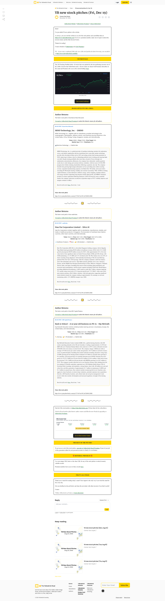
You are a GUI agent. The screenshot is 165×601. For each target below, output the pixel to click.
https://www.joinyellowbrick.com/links (67, 53)
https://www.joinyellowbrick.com (64, 38)
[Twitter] (103, 591)
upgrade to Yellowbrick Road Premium (88, 448)
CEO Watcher (79, 47)
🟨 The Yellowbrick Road (61, 8)
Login (117, 2)
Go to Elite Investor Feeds (82, 435)
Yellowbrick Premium (83, 24)
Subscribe (125, 2)
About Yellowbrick (95, 24)
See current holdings (82, 101)
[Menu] (131, 2)
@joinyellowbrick (78, 493)
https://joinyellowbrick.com (80, 408)
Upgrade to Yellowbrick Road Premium (66, 121)
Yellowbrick (69, 47)
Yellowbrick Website (70, 24)
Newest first (103, 500)
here (87, 69)
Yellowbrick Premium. (61, 413)
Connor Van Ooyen (65, 16)
